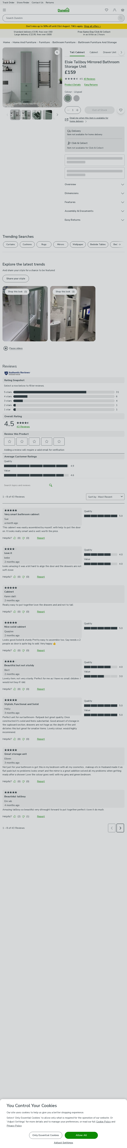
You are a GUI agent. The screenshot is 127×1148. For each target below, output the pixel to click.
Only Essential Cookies (45, 1135)
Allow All (81, 1135)
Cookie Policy (103, 1121)
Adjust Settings (63, 1142)
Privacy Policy (14, 1125)
